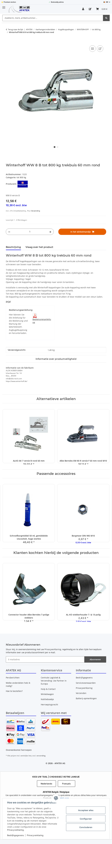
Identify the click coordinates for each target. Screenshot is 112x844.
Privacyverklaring (15, 830)
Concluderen (85, 827)
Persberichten (13, 677)
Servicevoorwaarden (86, 682)
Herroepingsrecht (49, 704)
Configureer (86, 818)
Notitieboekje (47, 699)
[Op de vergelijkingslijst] (92, 48)
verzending (41, 755)
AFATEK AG (60, 763)
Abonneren (95, 659)
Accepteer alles (85, 810)
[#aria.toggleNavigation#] (3, 6)
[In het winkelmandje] (8, 41)
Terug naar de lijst (15, 29)
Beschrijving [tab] (13, 247)
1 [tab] (54, 147)
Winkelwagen (47, 694)
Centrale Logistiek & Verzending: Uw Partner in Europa (53, 680)
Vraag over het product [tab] (39, 247)
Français (66, 783)
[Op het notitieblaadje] (100, 48)
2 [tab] (57, 147)
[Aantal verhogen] (50, 232)
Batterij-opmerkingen (86, 698)
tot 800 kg (21, 177)
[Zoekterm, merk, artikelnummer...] (106, 18)
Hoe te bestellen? (14, 691)
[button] (83, 9)
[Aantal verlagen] (9, 232)
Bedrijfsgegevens (15, 835)
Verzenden (81, 693)
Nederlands (46, 783)
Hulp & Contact (48, 689)
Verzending (35, 211)
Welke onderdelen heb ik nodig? (18, 684)
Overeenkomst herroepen (19, 750)
